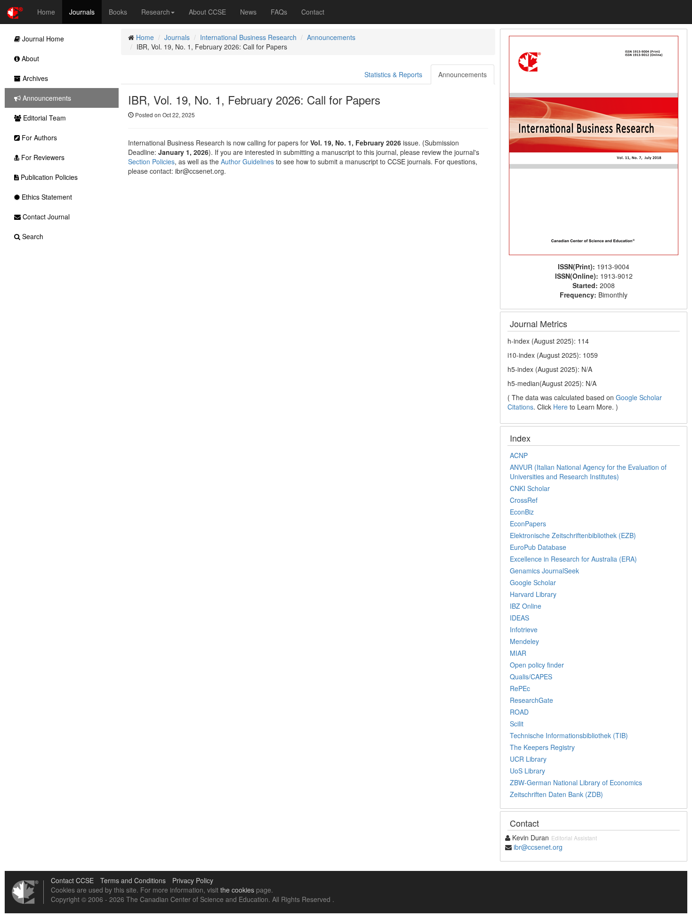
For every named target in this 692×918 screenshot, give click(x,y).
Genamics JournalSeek (544, 570)
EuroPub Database (538, 547)
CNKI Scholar (530, 488)
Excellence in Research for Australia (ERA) (573, 559)
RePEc (520, 688)
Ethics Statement (46, 196)
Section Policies (151, 161)
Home (46, 11)
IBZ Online (525, 606)
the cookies (237, 889)
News (248, 11)
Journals (82, 11)
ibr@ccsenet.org (538, 847)
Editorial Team (43, 117)
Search (31, 236)
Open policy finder (537, 664)
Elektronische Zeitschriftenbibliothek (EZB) (573, 535)
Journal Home (42, 38)
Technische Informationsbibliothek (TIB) (569, 735)
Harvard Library (533, 594)
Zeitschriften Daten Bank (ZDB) (556, 794)
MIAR (518, 653)
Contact (312, 11)
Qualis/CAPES (531, 676)
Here (560, 406)
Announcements (331, 37)
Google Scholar (533, 582)
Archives (34, 78)
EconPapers (528, 523)
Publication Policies (48, 177)
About (29, 58)
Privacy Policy (192, 880)
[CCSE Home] (15, 12)
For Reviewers (41, 157)
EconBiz (522, 511)
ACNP (519, 455)
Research (155, 11)
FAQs (279, 11)
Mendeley (524, 641)
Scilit (516, 723)
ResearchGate (531, 700)
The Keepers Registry (542, 747)
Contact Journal (45, 216)
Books (118, 11)
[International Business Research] (593, 144)
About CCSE (207, 11)
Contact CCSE (72, 880)
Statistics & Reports (393, 74)
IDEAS (519, 617)
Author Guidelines (247, 161)
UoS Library (527, 770)
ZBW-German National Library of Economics (576, 782)
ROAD (519, 712)
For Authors (38, 137)
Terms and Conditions (133, 880)
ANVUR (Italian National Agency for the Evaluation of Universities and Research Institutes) (588, 471)
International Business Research (248, 37)
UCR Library (528, 759)
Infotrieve (524, 629)
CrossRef (524, 500)
